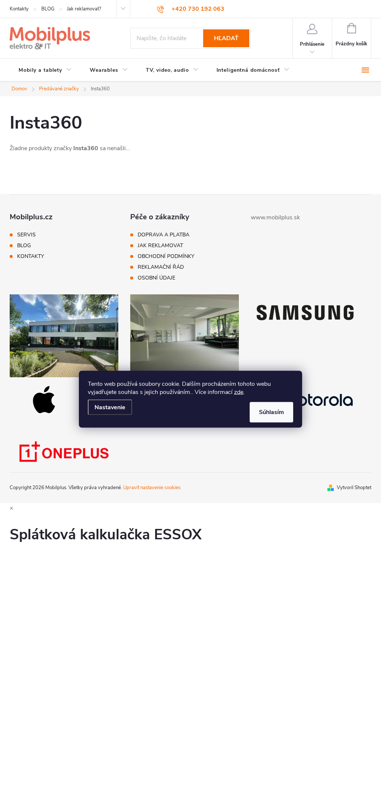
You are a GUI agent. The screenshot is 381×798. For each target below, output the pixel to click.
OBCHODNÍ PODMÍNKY (166, 256)
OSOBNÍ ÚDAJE (156, 278)
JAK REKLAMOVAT (160, 246)
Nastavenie (110, 407)
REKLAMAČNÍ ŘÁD (161, 267)
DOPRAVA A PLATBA (163, 235)
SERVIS (26, 235)
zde (238, 392)
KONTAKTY (30, 256)
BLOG (47, 9)
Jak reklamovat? (84, 9)
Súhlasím (271, 412)
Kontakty (19, 9)
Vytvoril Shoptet (354, 487)
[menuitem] (45, 70)
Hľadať (226, 38)
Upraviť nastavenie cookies (151, 487)
